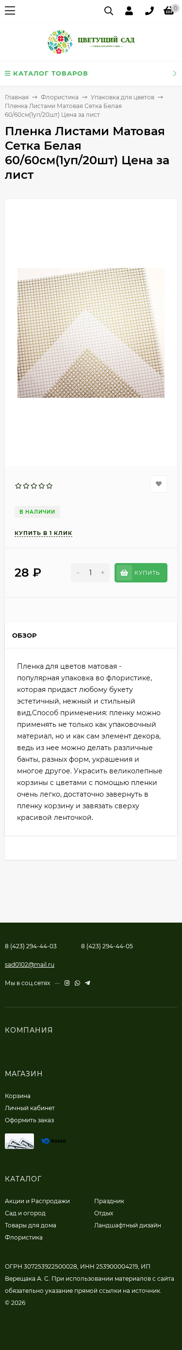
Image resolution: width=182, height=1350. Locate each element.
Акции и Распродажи (37, 1201)
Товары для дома (30, 1225)
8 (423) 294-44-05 (107, 946)
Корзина (18, 1095)
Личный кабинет (30, 1108)
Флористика (60, 97)
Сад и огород (25, 1213)
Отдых (103, 1213)
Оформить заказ (29, 1120)
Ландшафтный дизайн (127, 1225)
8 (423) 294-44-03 (31, 946)
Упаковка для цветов (122, 97)
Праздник (109, 1201)
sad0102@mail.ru (29, 964)
